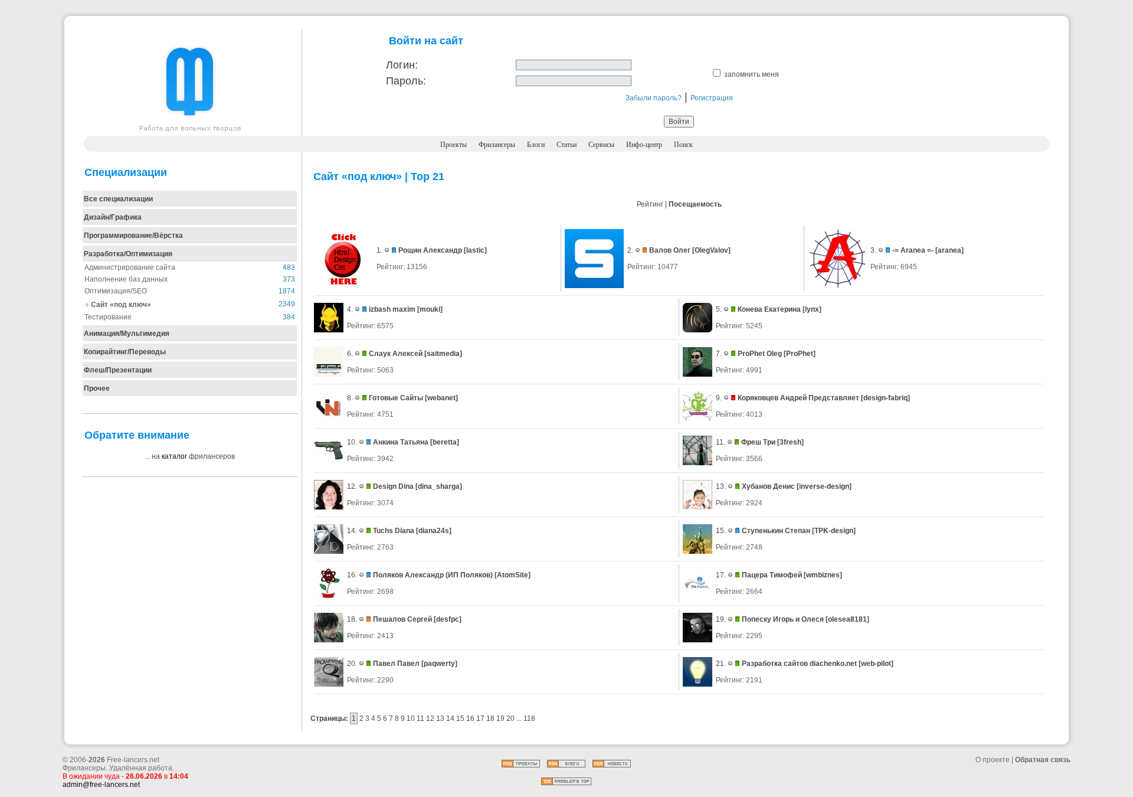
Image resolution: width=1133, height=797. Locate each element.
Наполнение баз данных (126, 279)
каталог (174, 456)
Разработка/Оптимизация (128, 254)
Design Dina (393, 486)
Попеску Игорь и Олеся (783, 619)
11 (420, 718)
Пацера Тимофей (772, 575)
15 (460, 718)
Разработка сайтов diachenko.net (799, 663)
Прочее (97, 388)
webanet (441, 398)
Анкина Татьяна (400, 442)
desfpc (447, 619)
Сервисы (601, 145)
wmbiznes (823, 575)
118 (529, 718)
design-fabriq (885, 398)
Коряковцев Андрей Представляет (798, 398)
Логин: (402, 65)
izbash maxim (392, 309)
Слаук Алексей (396, 353)
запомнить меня (751, 74)
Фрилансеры (497, 145)
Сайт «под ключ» (121, 304)
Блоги (536, 145)
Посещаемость (695, 204)
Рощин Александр (430, 250)
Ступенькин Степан (776, 531)
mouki (430, 309)
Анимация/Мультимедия (126, 333)
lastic (475, 250)
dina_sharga (439, 486)
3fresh (790, 442)
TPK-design (833, 531)
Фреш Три (758, 442)
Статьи (566, 145)
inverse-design (824, 486)
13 (440, 718)
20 (510, 718)
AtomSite (512, 575)
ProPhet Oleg (760, 353)
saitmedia (443, 353)
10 (411, 718)
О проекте (992, 760)
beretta (445, 442)
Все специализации (118, 199)
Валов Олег (669, 250)
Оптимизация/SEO (115, 291)
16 (470, 718)
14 (450, 718)
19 (500, 718)
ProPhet (799, 353)
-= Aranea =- (913, 250)
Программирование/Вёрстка (133, 235)
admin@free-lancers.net (101, 784)
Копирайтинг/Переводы (125, 352)
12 (430, 718)
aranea (949, 250)
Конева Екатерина (769, 309)
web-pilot (876, 663)
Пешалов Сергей (402, 619)
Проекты (453, 145)
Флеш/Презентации (118, 370)
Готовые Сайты (396, 398)
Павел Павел (396, 663)
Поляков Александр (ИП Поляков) (433, 575)
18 (490, 718)
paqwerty (439, 663)
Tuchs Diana (393, 531)
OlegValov (711, 250)
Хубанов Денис (768, 486)
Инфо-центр (644, 145)
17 (480, 718)
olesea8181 (847, 619)
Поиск (683, 145)
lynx (812, 309)
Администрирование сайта (129, 267)
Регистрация (711, 98)
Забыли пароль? (654, 98)
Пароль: (406, 81)
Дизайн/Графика (113, 217)
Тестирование (108, 317)
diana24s (433, 531)
